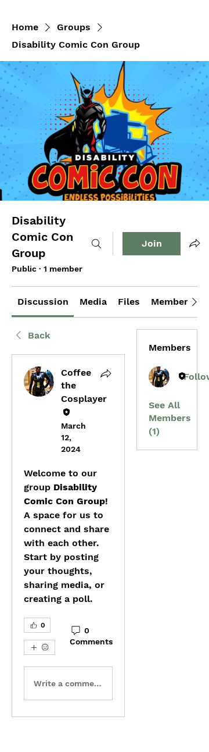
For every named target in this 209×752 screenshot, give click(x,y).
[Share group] (194, 243)
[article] (68, 535)
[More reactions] (39, 647)
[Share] (106, 373)
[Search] (96, 243)
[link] (43, 301)
